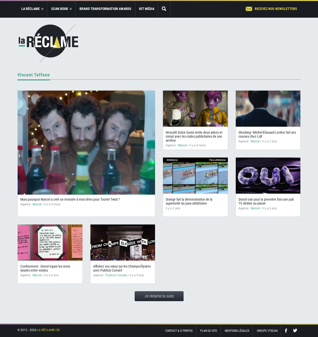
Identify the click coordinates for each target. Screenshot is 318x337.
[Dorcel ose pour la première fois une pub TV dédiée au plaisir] (268, 176)
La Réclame (48, 43)
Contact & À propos (179, 331)
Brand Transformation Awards (105, 9)
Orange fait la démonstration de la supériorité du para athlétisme (189, 201)
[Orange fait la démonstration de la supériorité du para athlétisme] (195, 176)
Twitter (295, 331)
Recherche (164, 9)
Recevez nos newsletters (276, 9)
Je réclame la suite (159, 296)
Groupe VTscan (267, 331)
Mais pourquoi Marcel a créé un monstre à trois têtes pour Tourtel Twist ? (70, 199)
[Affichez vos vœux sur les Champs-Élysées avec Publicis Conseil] (122, 243)
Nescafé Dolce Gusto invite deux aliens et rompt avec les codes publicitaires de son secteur (194, 136)
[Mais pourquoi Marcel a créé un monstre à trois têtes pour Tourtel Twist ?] (86, 143)
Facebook (287, 331)
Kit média (146, 9)
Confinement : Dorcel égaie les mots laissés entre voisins (45, 268)
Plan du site (208, 331)
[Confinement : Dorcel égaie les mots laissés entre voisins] (50, 243)
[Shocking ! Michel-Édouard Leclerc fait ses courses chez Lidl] (268, 109)
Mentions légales (237, 331)
